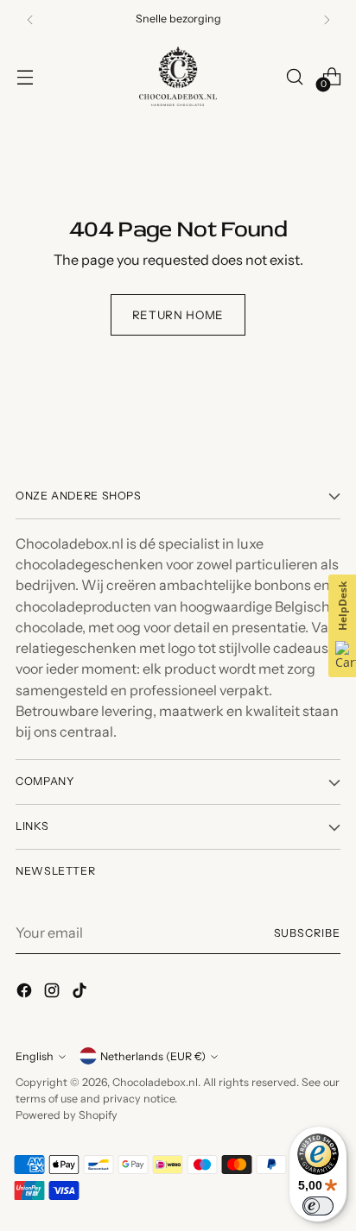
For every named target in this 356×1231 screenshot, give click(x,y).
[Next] (327, 20)
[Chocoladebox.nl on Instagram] (53, 993)
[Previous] (30, 20)
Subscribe (307, 932)
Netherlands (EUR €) (153, 1056)
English (35, 1056)
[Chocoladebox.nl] (178, 77)
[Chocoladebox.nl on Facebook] (26, 993)
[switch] (318, 1205)
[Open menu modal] (24, 76)
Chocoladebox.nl (155, 1082)
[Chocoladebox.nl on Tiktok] (81, 993)
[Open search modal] (294, 76)
